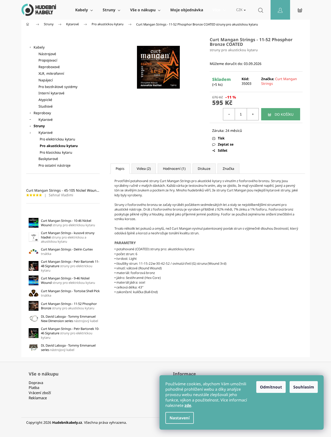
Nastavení (180, 418)
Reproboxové (49, 66)
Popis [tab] (120, 168)
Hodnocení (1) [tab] (174, 168)
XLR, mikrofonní (51, 73)
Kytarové (45, 119)
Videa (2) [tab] (144, 168)
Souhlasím (303, 387)
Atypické (45, 99)
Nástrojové (47, 53)
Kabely (39, 47)
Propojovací (47, 60)
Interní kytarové (51, 93)
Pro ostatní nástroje (54, 165)
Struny (39, 126)
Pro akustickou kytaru (59, 145)
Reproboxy (42, 113)
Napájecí (45, 80)
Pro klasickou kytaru (56, 152)
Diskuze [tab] (204, 168)
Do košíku (284, 114)
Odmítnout (271, 387)
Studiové (45, 106)
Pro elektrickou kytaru (57, 139)
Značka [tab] (228, 168)
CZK (239, 9)
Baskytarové (48, 158)
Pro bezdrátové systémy (57, 86)
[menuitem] (84, 10)
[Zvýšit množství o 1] (252, 114)
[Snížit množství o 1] (229, 114)
